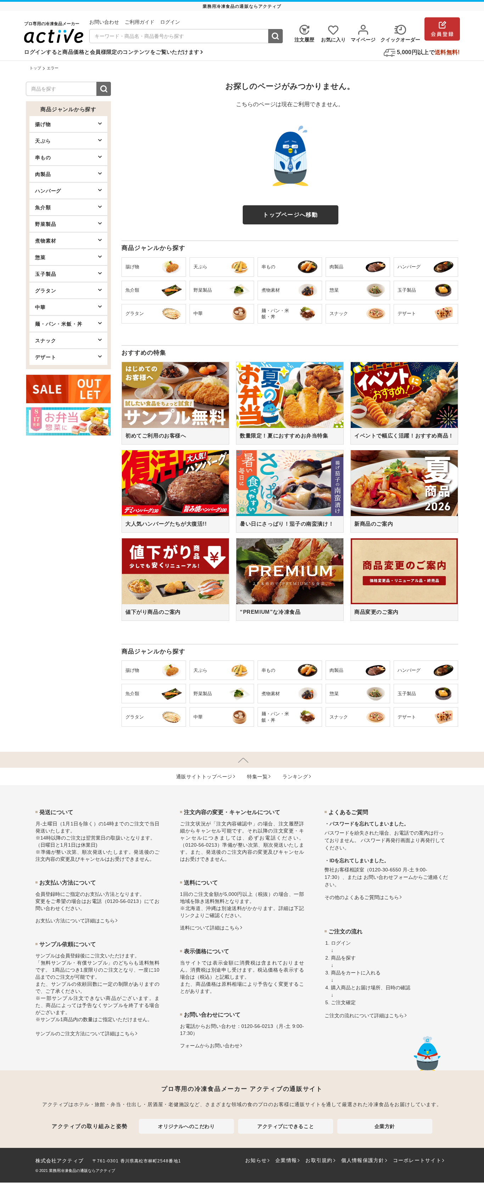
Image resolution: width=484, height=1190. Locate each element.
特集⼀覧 (257, 776)
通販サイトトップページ (204, 776)
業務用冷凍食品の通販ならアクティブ (82, 1170)
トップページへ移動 (290, 215)
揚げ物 (43, 124)
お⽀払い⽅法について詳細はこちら (75, 920)
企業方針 (385, 1126)
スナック (45, 340)
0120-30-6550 (385, 870)
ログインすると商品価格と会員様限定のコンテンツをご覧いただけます (111, 52)
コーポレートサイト (417, 1160)
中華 (40, 307)
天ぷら (43, 141)
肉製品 (43, 174)
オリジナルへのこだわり (186, 1126)
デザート (45, 357)
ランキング (295, 776)
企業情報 (286, 1160)
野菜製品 (45, 224)
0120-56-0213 (123, 901)
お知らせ (256, 1160)
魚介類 (43, 207)
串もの (43, 157)
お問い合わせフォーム (388, 877)
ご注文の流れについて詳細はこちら (364, 1015)
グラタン (45, 290)
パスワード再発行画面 (385, 840)
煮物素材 (45, 241)
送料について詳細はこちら (210, 928)
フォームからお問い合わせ (210, 1045)
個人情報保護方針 (362, 1160)
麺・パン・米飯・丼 (59, 324)
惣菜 (40, 257)
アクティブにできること (285, 1126)
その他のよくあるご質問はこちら (362, 897)
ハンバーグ (48, 191)
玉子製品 (45, 274)
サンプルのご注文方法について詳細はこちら (85, 1033)
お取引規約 (318, 1160)
